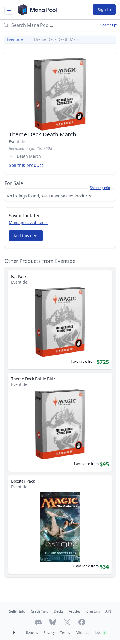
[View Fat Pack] (60, 319)
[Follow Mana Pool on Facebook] (81, 622)
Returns (32, 632)
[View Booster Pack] (60, 524)
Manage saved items (28, 222)
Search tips (109, 25)
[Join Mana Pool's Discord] (38, 622)
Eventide (15, 39)
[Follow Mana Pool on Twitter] (67, 622)
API (108, 611)
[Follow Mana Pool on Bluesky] (52, 622)
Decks (58, 611)
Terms (65, 632)
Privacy (49, 632)
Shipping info (100, 188)
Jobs (100, 632)
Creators (93, 611)
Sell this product (26, 165)
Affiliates (82, 632)
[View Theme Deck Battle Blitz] (60, 422)
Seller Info (17, 611)
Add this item (26, 235)
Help (16, 632)
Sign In (104, 9)
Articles (75, 611)
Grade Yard (39, 611)
